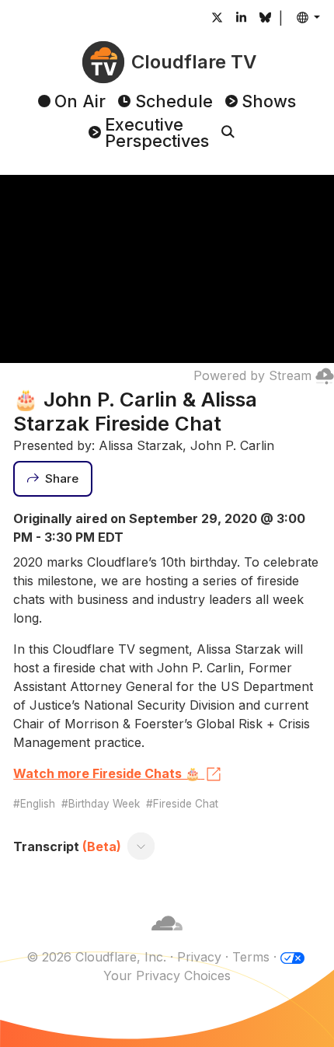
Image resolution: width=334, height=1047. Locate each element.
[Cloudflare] (167, 938)
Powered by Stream (252, 375)
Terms (251, 957)
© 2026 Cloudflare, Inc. (96, 957)
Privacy (199, 957)
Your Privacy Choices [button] (167, 975)
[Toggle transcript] (141, 846)
